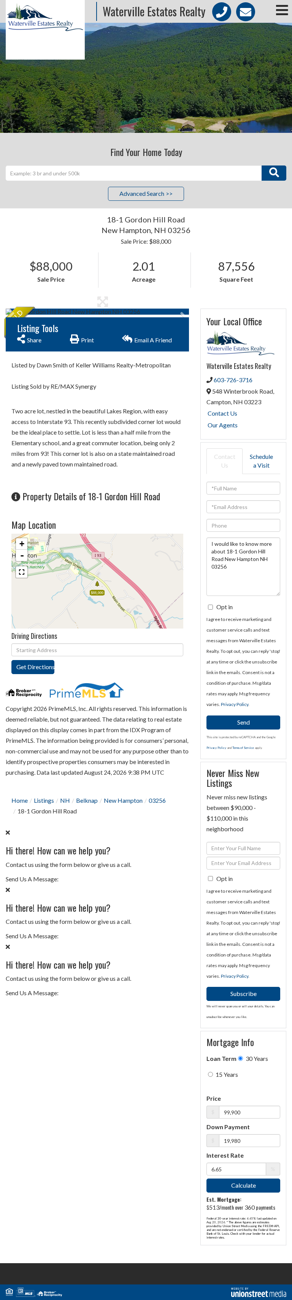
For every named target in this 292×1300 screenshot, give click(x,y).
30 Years (256, 1058)
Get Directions (35, 666)
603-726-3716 (233, 379)
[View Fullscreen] (21, 572)
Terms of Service (243, 748)
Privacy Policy (234, 704)
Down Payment (228, 1126)
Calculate (243, 1185)
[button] (274, 173)
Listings (44, 800)
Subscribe (243, 993)
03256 (157, 800)
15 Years (226, 1074)
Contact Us (222, 413)
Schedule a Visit (261, 461)
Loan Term (221, 1058)
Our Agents (223, 425)
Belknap (87, 800)
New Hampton (123, 800)
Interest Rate (225, 1155)
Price (213, 1098)
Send (243, 722)
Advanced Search (141, 193)
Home (19, 800)
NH (65, 800)
